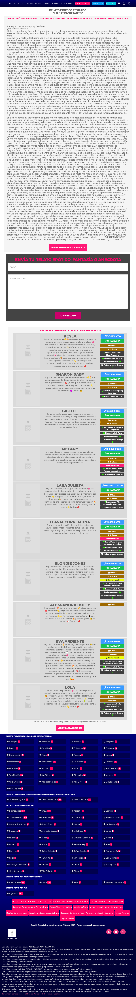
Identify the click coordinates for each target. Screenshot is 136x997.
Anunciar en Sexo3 (94, 913)
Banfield (110, 811)
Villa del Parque (48, 782)
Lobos (44, 838)
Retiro (76, 768)
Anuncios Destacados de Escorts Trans (30, 907)
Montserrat (79, 762)
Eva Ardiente (70, 641)
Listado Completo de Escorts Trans (35, 901)
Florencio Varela (113, 817)
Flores (44, 755)
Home (15, 901)
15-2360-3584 (113, 374)
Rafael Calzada (48, 851)
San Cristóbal (112, 768)
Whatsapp (113, 341)
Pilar (108, 844)
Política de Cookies (52, 994)
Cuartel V (78, 817)
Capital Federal (16, 817)
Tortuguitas (111, 864)
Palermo (110, 762)
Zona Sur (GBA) (81, 800)
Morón (44, 844)
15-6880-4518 (113, 522)
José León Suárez (49, 831)
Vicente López (15, 871)
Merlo (108, 838)
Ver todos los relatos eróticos (68, 247)
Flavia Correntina (70, 522)
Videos (30, 4)
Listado (12, 4)
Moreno (12, 844)
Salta (11, 858)
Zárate (76, 871)
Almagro (13, 741)
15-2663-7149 (113, 641)
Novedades (57, 4)
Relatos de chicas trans (16, 913)
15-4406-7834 (113, 687)
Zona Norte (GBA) (17, 800)
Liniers (109, 755)
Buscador (68, 4)
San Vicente (111, 858)
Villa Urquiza (15, 788)
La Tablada (78, 831)
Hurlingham (111, 824)
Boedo (12, 748)
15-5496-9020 (113, 563)
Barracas (77, 741)
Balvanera (45, 741)
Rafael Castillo (80, 851)
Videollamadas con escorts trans (44, 913)
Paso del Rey (79, 844)
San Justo (45, 858)
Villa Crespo (14, 782)
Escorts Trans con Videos (60, 907)
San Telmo (46, 775)
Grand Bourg (47, 824)
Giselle (70, 411)
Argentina (13, 893)
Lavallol (12, 838)
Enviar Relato (68, 316)
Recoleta (45, 768)
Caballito (45, 748)
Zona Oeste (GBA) (49, 800)
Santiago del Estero (18, 864)
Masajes (22, 4)
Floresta (77, 755)
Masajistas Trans (80, 907)
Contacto (109, 913)
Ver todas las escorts (70, 728)
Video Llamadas (42, 4)
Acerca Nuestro (122, 913)
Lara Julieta (70, 485)
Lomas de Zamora (82, 838)
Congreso (110, 748)
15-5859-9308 (113, 449)
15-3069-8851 (113, 411)
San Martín (79, 858)
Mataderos (14, 762)
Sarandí (44, 864)
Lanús (108, 831)
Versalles (109, 775)
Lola (70, 687)
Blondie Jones (70, 563)
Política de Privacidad (33, 994)
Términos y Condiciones (12, 994)
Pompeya (13, 768)
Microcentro (47, 762)
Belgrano (110, 741)
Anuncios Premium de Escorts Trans (106, 901)
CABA (44, 811)
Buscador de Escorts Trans (72, 913)
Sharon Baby (70, 374)
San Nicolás (14, 775)
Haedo (77, 824)
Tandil (76, 864)
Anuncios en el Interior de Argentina (106, 907)
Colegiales (78, 748)
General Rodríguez (17, 824)
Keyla (70, 336)
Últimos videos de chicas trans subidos (71, 901)
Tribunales (78, 775)
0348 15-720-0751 (113, 485)
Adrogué (78, 811)
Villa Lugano (111, 782)
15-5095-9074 (113, 336)
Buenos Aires (15, 811)
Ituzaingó (13, 831)
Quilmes (13, 851)
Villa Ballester (47, 871)
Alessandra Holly (70, 605)
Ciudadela (46, 817)
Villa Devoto (79, 782)
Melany (70, 449)
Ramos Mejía (112, 851)
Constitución (15, 755)
